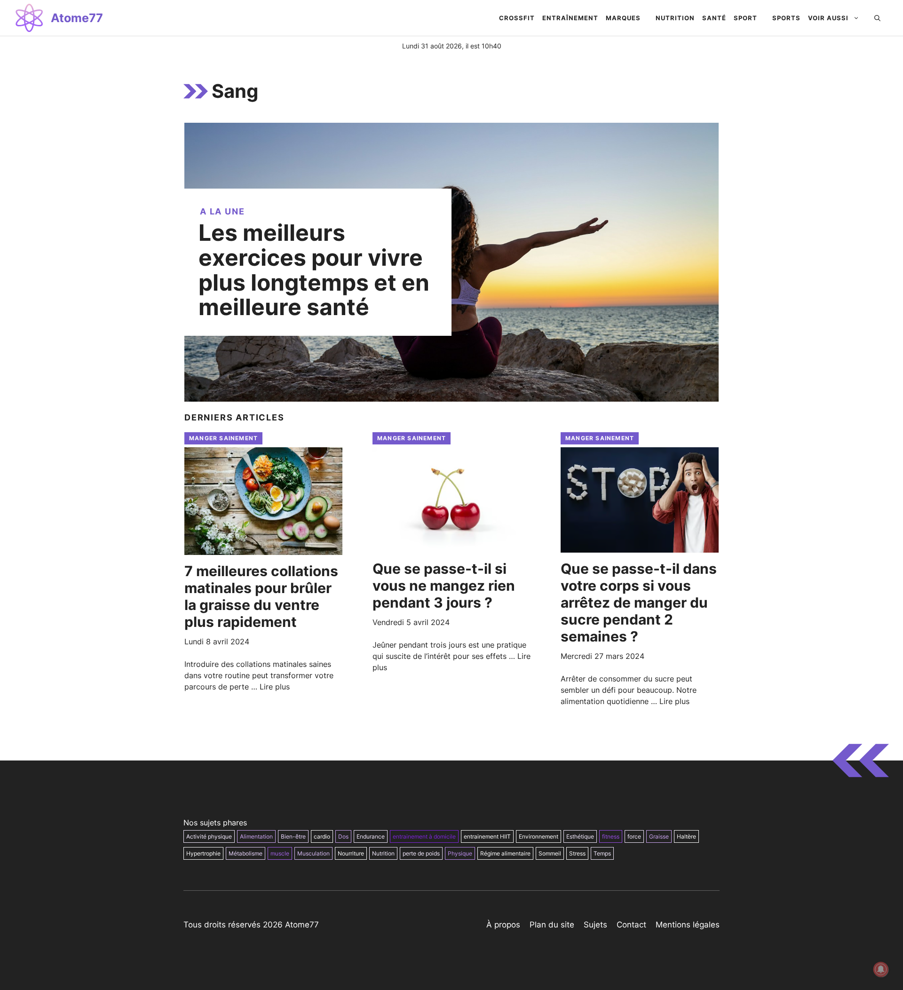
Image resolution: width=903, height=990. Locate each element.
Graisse (659, 836)
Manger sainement (223, 438)
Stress (577, 853)
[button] (877, 18)
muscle (279, 853)
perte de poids (421, 853)
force (634, 836)
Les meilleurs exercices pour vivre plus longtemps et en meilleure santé (313, 270)
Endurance (370, 836)
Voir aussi (828, 18)
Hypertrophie (203, 853)
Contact (631, 924)
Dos (343, 836)
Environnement (538, 836)
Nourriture (351, 853)
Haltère (686, 836)
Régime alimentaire (505, 853)
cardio (322, 836)
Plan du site (552, 924)
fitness (610, 836)
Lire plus (275, 686)
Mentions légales (688, 924)
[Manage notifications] (880, 969)
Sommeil (550, 853)
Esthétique (580, 836)
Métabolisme (245, 853)
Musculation (313, 853)
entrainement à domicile (424, 836)
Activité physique (209, 836)
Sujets (595, 924)
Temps (602, 853)
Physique (460, 853)
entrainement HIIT (487, 836)
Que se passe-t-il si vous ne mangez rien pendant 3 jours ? (443, 585)
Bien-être (293, 836)
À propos (503, 924)
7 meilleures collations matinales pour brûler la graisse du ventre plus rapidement (261, 596)
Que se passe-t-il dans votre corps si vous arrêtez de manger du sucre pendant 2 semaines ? (639, 602)
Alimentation (256, 836)
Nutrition (383, 853)
